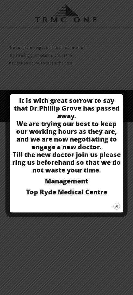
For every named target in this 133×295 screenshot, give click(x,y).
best (83, 123)
